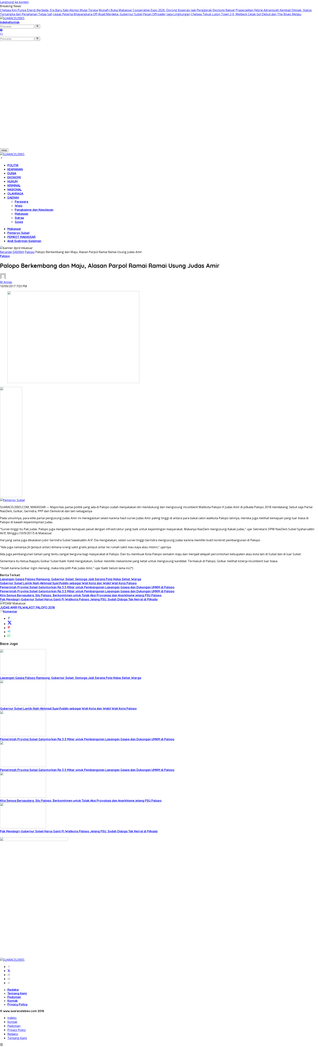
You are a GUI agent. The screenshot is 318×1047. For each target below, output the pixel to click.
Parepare (21, 201)
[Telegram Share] (8, 632)
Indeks (4, 22)
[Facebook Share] (8, 618)
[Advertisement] (20, 96)
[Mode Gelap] (1, 30)
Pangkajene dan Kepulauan (34, 210)
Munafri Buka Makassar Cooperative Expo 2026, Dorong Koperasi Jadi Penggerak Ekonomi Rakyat (167, 10)
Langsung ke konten (14, 2)
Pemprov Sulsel (18, 233)
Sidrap (19, 218)
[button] (37, 26)
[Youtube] (8, 979)
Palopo (5, 256)
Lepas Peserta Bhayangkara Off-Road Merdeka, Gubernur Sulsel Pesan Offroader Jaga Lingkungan (121, 14)
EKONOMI (14, 177)
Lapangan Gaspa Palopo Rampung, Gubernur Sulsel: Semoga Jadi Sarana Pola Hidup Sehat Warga (70, 579)
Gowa (19, 222)
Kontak (14, 22)
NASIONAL (14, 189)
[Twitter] (8, 971)
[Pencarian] (1, 35)
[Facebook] (8, 967)
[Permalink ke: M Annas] (3, 278)
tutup (4, 150)
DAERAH (13, 197)
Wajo (18, 205)
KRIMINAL (14, 185)
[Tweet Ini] (9, 624)
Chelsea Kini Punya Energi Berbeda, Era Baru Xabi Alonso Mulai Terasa (49, 10)
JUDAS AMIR (8, 607)
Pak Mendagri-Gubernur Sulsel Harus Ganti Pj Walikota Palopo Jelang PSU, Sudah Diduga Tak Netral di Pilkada (79, 599)
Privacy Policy (17, 1004)
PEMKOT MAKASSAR (21, 237)
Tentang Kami (17, 993)
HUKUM (12, 181)
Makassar (22, 214)
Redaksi (13, 989)
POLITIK (12, 165)
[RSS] (8, 983)
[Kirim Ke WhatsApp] (8, 636)
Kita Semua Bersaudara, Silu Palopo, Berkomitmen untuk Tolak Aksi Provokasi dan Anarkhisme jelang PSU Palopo (81, 595)
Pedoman (14, 997)
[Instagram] (8, 975)
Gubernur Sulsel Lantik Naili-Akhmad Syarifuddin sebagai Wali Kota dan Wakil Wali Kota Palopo (68, 583)
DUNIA (11, 173)
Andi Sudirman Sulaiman (24, 241)
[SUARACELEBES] (12, 18)
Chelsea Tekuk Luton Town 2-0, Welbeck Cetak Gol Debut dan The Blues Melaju (246, 14)
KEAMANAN (15, 169)
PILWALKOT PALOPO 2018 (36, 607)
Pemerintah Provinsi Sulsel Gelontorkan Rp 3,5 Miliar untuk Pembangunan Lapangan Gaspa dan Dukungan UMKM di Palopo (87, 587)
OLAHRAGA (15, 193)
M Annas (6, 282)
